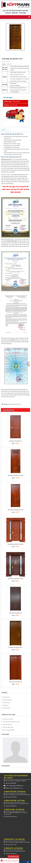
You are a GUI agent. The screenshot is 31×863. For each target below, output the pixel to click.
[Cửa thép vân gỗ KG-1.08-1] (15, 633)
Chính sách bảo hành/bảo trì (9, 730)
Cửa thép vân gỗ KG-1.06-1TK (15, 510)
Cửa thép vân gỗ (6, 697)
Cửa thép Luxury (6, 702)
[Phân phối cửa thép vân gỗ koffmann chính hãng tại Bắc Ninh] (15, 4)
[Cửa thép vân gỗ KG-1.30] (15, 598)
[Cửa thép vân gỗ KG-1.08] (15, 667)
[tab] (3, 130)
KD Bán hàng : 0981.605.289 (10, 861)
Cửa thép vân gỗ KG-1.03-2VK (15, 578)
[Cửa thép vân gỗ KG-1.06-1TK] (15, 495)
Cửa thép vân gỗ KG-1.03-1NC (15, 475)
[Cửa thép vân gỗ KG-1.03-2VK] (15, 564)
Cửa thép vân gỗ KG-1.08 (15, 681)
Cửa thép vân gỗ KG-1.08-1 (15, 647)
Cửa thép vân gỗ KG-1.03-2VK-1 (15, 544)
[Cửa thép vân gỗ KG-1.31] (15, 426)
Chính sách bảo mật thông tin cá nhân (11, 721)
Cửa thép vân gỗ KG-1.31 (15, 441)
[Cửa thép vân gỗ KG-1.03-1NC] (15, 461)
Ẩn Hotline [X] (13, 857)
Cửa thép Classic (6, 708)
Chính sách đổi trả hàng (8, 727)
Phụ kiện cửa (6, 705)
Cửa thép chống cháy (7, 700)
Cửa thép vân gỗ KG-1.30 (15, 613)
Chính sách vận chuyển (8, 719)
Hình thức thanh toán (7, 724)
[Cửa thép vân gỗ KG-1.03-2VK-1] (15, 530)
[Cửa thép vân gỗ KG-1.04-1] (15, 37)
